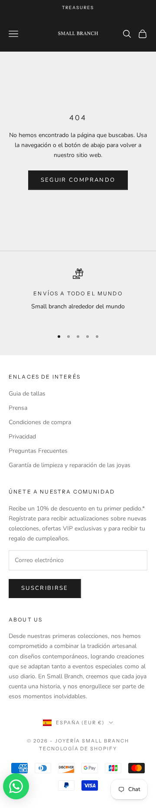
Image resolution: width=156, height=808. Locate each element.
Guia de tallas (27, 393)
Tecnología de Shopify (78, 749)
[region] (78, 295)
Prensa (18, 408)
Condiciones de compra (40, 422)
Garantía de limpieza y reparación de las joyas (69, 465)
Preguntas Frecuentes (38, 451)
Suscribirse (44, 588)
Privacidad (22, 436)
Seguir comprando (78, 180)
